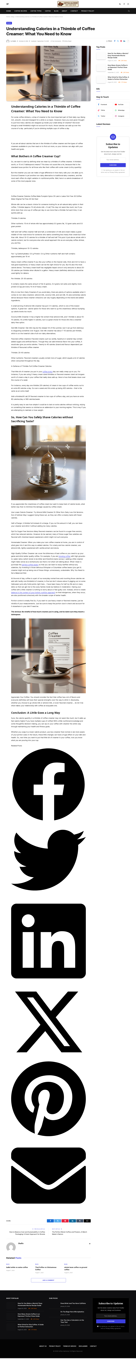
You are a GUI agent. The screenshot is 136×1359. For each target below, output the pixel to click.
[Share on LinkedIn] (124, 41)
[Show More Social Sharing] (128, 41)
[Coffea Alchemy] (68, 4)
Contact (74, 11)
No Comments (56, 41)
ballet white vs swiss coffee (17, 1267)
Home (8, 11)
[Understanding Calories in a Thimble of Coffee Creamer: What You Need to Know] (48, 73)
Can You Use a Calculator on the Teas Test (72, 1321)
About (64, 11)
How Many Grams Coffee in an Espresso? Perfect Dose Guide (118, 67)
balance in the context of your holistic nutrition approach (33, 592)
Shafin (14, 41)
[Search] (120, 4)
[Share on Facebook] (114, 41)
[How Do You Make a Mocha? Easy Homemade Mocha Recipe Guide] (101, 56)
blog (12, 17)
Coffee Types (36, 11)
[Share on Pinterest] (121, 41)
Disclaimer (83, 1346)
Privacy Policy (87, 11)
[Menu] (7, 4)
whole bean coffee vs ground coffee (75, 1268)
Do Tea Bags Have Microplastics (72, 1312)
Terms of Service (69, 1346)
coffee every (47, 372)
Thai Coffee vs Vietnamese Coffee (45, 1268)
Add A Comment (48, 1280)
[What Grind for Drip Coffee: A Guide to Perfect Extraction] (101, 79)
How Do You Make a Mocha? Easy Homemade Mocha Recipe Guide (118, 55)
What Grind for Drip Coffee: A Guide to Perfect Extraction (118, 78)
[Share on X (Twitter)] (117, 41)
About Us (43, 1346)
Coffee (48, 11)
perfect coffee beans (30, 565)
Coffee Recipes (20, 11)
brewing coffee (64, 556)
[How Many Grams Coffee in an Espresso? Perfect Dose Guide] (101, 67)
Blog (56, 11)
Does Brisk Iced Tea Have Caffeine (73, 1303)
